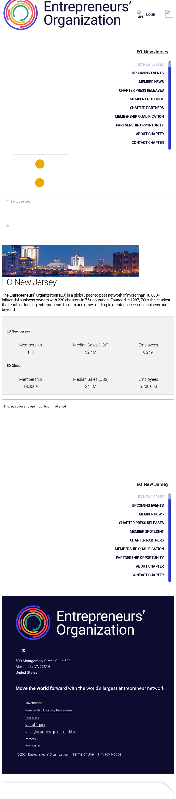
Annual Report (35, 725)
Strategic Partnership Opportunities (50, 732)
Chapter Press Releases (141, 90)
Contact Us (33, 746)
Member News (151, 82)
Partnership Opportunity (140, 125)
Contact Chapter (148, 142)
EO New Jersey (151, 64)
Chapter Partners (147, 108)
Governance (33, 703)
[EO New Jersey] (40, 164)
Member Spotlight (147, 99)
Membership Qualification (139, 116)
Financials (32, 717)
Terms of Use (83, 754)
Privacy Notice (109, 754)
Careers (30, 739)
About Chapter (150, 134)
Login (150, 14)
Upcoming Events (148, 73)
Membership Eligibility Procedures (48, 710)
